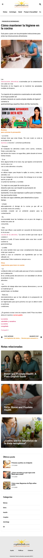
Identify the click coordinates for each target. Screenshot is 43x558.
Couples (5, 517)
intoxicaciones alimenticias (10, 81)
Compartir (4, 330)
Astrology (6, 522)
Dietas (5, 12)
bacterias (4, 143)
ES (4, 527)
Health (5, 512)
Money (5, 503)
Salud (20, 12)
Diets (4, 507)
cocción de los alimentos (9, 234)
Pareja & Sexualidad (30, 12)
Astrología (12, 12)
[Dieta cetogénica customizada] (21, 128)
